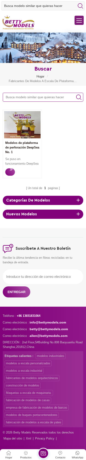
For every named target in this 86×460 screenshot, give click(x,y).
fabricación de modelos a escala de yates (33, 422)
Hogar (40, 76)
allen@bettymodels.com (48, 336)
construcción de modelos (22, 385)
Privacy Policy (44, 438)
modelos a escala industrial (24, 370)
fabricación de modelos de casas (28, 400)
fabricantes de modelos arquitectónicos (32, 378)
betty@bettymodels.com (49, 329)
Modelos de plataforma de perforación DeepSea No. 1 (22, 147)
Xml (28, 438)
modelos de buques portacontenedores (31, 415)
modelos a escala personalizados (28, 363)
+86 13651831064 (28, 316)
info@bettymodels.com (48, 322)
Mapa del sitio (12, 438)
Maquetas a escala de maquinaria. (29, 393)
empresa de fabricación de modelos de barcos (36, 407)
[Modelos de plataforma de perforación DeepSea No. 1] (22, 137)
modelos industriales (50, 356)
